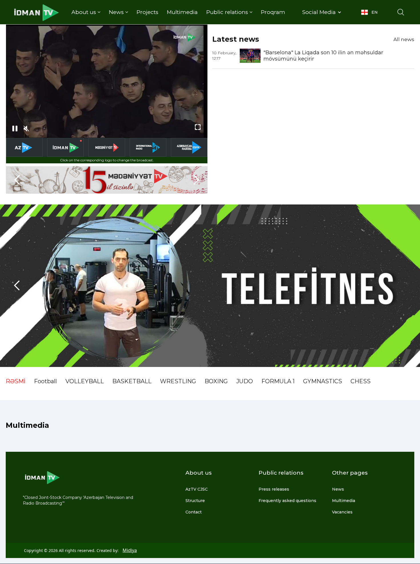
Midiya (130, 550)
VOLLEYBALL (84, 381)
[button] (86, 12)
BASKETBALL (131, 381)
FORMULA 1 (278, 381)
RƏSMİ (15, 381)
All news (403, 39)
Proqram (273, 12)
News (338, 489)
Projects (147, 12)
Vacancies (342, 512)
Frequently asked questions (287, 500)
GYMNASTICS (322, 381)
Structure (195, 500)
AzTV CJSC (196, 489)
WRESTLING (178, 381)
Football (45, 381)
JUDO (244, 381)
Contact (193, 512)
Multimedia (182, 12)
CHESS (361, 381)
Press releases (274, 489)
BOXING (216, 381)
